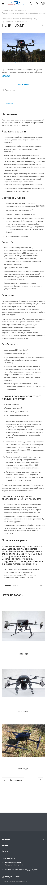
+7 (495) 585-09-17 (13, 862)
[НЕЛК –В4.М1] (23, 683)
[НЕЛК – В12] (23, 626)
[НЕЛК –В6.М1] (23, 48)
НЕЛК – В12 (23, 654)
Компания (6, 840)
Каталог (5, 845)
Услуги (5, 851)
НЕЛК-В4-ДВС (23, 769)
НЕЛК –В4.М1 (23, 711)
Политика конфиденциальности (14, 881)
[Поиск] (37, 4)
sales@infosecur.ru (12, 877)
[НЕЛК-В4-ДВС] (23, 741)
